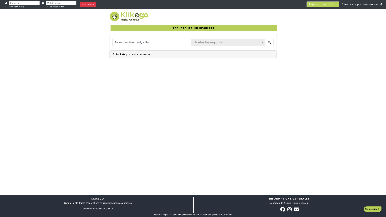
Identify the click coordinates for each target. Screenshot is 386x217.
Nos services (370, 4)
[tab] (194, 28)
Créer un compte (351, 4)
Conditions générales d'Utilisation (216, 215)
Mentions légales (161, 215)
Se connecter (88, 4)
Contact (304, 203)
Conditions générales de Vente (185, 215)
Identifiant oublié (16, 7)
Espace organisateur (323, 4)
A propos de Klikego (280, 203)
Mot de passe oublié (55, 7)
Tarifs (296, 203)
